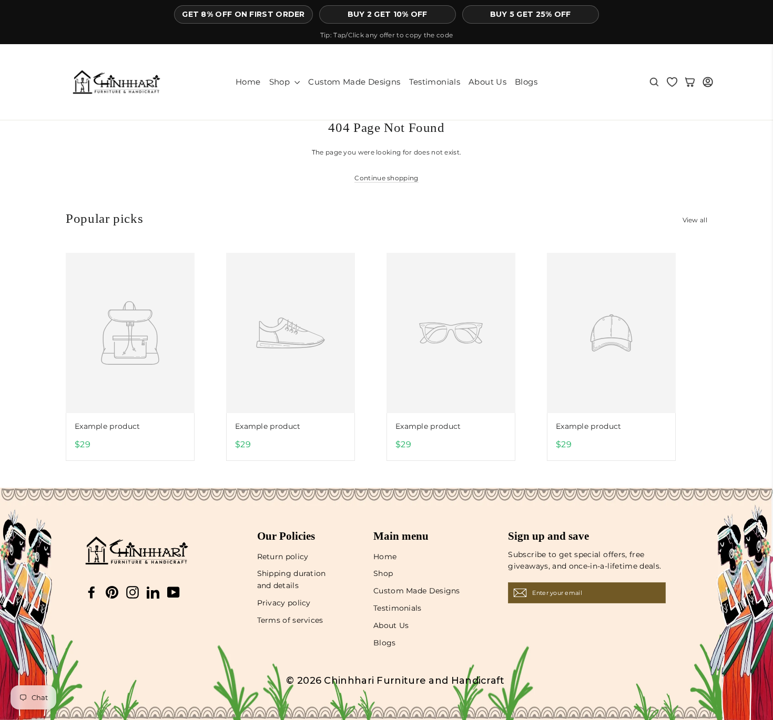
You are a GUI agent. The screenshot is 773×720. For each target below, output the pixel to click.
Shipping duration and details (291, 579)
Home (248, 82)
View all (695, 220)
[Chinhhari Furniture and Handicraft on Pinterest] (112, 592)
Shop (280, 82)
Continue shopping (386, 178)
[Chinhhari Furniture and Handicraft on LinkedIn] (153, 592)
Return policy (283, 556)
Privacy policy (284, 603)
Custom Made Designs (354, 82)
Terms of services (290, 620)
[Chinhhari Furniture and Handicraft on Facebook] (91, 592)
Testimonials (435, 82)
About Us (487, 82)
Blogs (526, 82)
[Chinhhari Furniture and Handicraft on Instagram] (132, 592)
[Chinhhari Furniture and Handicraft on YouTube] (173, 592)
